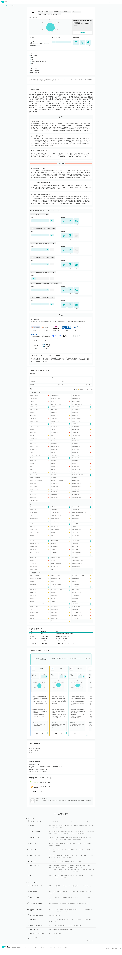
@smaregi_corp (35, 750)
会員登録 (111, 1)
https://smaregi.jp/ (35, 748)
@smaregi (33, 752)
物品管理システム (58, 12)
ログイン (117, 2)
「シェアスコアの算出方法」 (50, 80)
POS (42, 12)
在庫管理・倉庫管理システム (45, 14)
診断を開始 (82, 32)
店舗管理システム (49, 12)
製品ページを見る (40, 733)
